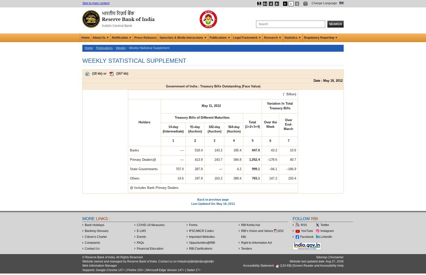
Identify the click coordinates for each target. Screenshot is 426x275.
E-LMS (141, 231)
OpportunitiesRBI (202, 242)
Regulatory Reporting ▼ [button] (321, 37)
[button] (259, 3)
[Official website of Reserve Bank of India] (119, 18)
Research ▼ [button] (273, 37)
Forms (193, 225)
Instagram (327, 231)
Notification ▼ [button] (122, 37)
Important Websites (202, 237)
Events (141, 237)
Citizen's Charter (96, 237)
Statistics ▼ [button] (292, 37)
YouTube (307, 231)
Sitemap (321, 257)
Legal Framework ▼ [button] (247, 37)
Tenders (246, 248)
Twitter (324, 225)
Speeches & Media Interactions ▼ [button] (183, 37)
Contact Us (92, 248)
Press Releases (145, 37)
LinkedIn (326, 237)
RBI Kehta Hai (250, 225)
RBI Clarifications (200, 248)
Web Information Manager (99, 265)
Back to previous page (213, 199)
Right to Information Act (256, 242)
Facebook (307, 237)
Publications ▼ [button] (220, 37)
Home (85, 37)
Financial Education (150, 248)
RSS (304, 225)
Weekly (121, 48)
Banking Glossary (96, 231)
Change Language (324, 3)
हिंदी (341, 3)
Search (335, 24)
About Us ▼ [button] (100, 37)
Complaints (92, 242)
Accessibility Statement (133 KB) (267, 265)
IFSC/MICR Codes (201, 231)
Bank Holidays (94, 225)
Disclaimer (336, 257)
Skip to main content (95, 3)
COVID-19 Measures (151, 225)
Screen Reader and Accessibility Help (318, 265)
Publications (104, 48)
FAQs (140, 242)
